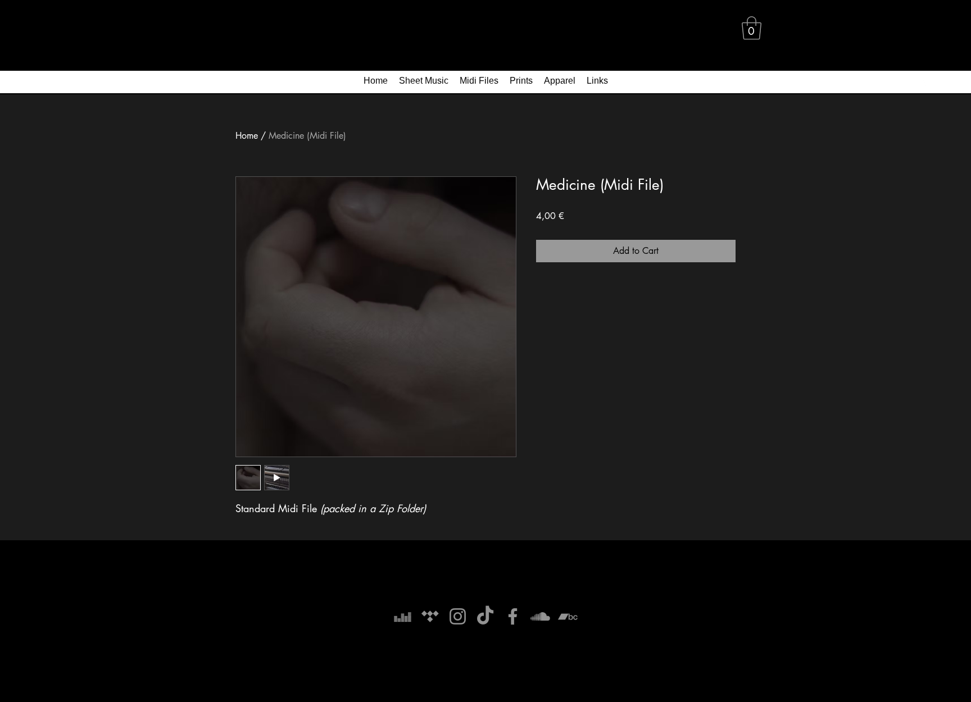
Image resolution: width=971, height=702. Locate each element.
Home (246, 136)
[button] (751, 28)
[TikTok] (485, 616)
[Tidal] (430, 616)
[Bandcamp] (568, 616)
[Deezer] (403, 616)
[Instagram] (458, 616)
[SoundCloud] (540, 616)
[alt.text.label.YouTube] (920, 83)
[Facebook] (513, 616)
